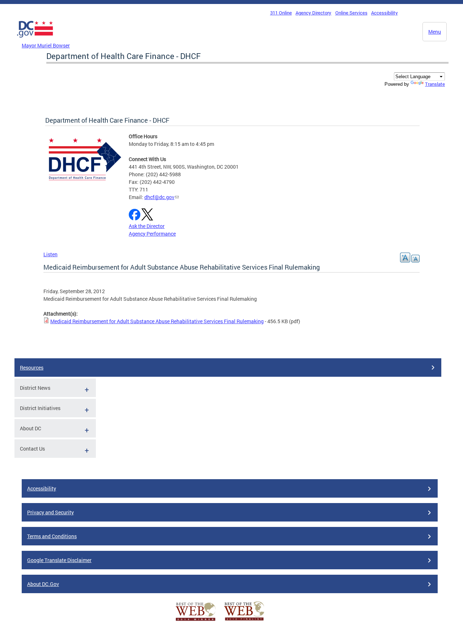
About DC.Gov (43, 584)
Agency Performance (152, 233)
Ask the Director (147, 226)
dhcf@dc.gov (159, 197)
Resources (31, 367)
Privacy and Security (50, 512)
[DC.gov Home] (35, 39)
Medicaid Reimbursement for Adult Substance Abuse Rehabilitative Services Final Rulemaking (157, 321)
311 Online (281, 12)
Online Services (351, 12)
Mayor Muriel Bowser (46, 45)
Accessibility (384, 12)
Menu (434, 31)
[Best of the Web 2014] (196, 621)
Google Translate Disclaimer (59, 560)
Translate (435, 84)
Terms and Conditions (52, 536)
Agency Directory (313, 12)
